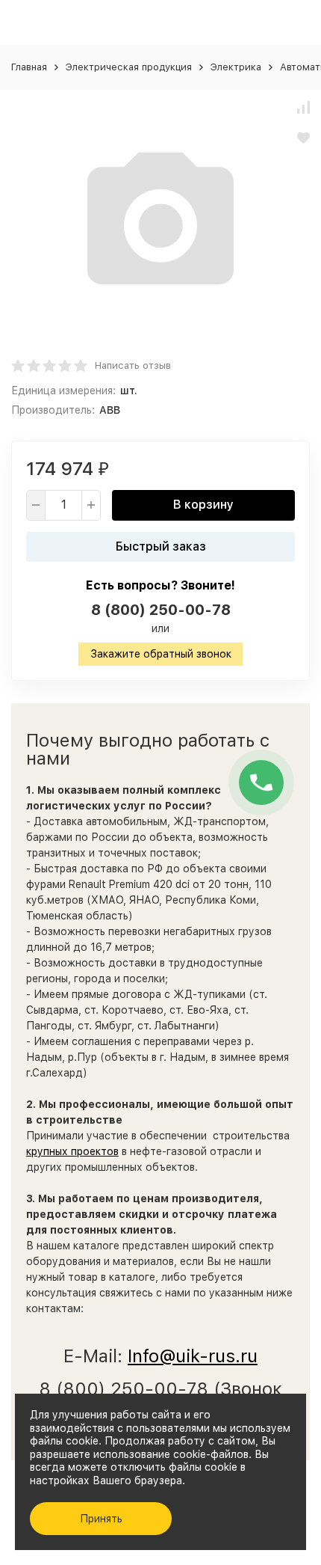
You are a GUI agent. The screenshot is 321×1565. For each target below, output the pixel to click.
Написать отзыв (133, 365)
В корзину (203, 504)
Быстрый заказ (161, 546)
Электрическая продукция (129, 67)
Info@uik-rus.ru (193, 1356)
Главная (29, 67)
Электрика (236, 67)
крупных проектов (72, 1151)
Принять (101, 1519)
